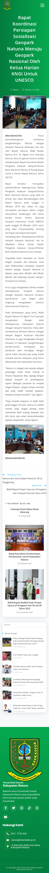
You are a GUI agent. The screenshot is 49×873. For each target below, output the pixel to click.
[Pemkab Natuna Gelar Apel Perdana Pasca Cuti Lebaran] (6, 669)
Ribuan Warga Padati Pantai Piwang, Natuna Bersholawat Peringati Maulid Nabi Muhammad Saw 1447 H (28, 641)
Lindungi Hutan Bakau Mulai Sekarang (24, 511)
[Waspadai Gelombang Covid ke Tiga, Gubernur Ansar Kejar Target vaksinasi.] (6, 708)
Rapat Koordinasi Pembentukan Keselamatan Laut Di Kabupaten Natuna (24, 556)
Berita (15, 90)
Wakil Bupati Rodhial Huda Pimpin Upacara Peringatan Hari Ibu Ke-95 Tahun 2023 (24, 605)
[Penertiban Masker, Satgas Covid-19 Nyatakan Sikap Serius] (6, 695)
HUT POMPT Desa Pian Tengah (25, 655)
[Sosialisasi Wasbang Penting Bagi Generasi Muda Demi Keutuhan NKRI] (6, 682)
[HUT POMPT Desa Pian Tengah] (6, 656)
